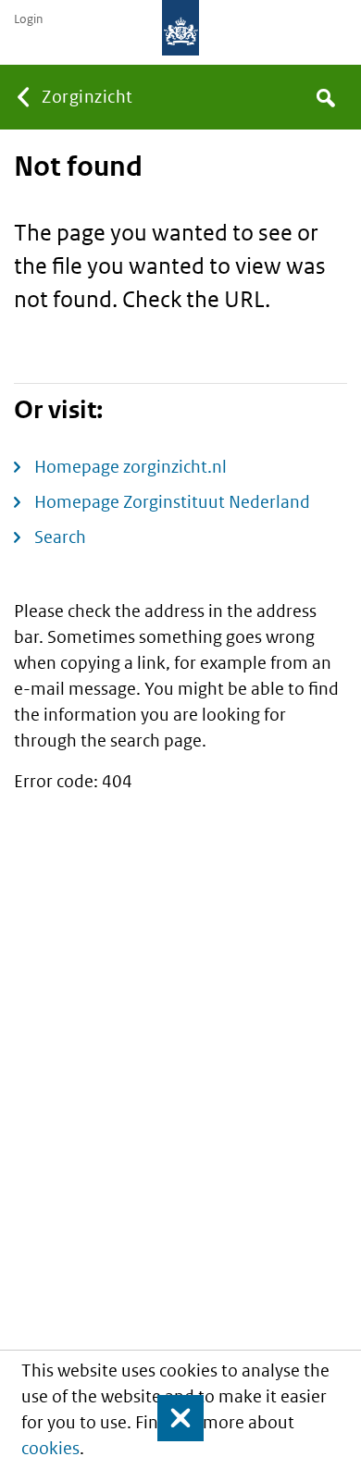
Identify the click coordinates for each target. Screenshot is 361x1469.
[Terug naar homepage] (180, 28)
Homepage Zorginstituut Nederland (172, 501)
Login (28, 19)
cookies (50, 1448)
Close (172, 1418)
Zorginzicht (87, 96)
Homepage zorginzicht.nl (130, 466)
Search (60, 537)
